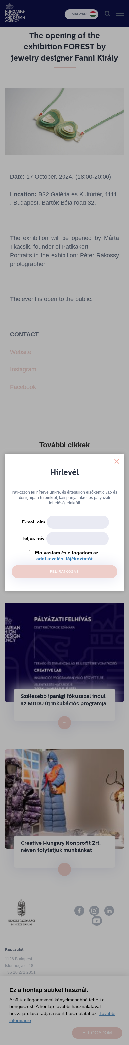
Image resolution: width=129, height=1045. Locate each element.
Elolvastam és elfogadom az (66, 552)
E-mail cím (33, 521)
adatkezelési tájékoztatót (64, 558)
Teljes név (33, 538)
